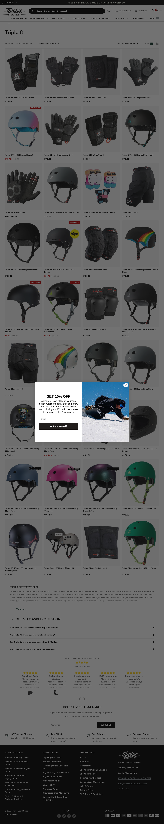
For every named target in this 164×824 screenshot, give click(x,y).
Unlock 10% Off (58, 426)
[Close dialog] (126, 385)
